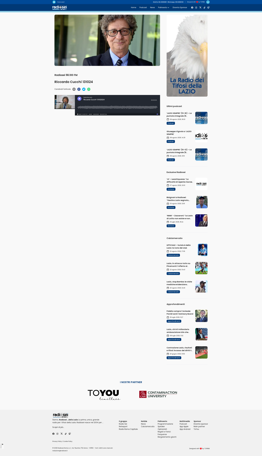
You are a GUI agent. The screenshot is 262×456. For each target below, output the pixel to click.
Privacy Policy (57, 441)
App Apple (184, 426)
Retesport (123, 426)
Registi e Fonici (164, 431)
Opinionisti (162, 429)
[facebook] (79, 89)
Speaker (161, 426)
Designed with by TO (196, 2)
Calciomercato (147, 426)
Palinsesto (162, 7)
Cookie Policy (67, 441)
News (152, 7)
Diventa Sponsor (180, 7)
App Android (185, 429)
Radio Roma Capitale (128, 429)
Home (133, 7)
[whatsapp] (88, 89)
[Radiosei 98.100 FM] (131, 415)
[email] (74, 89)
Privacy (1, 446)
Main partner (199, 426)
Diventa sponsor (201, 424)
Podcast (143, 7)
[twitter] (83, 89)
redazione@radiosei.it (60, 451)
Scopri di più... (58, 427)
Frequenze (162, 434)
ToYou (196, 429)
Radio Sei (123, 424)
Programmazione (165, 424)
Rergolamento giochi (167, 437)
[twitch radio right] (187, 56)
